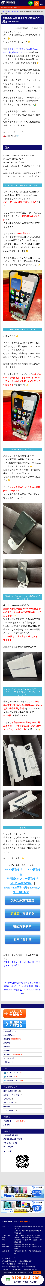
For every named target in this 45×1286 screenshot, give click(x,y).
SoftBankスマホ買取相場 (10, 1267)
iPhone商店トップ (7, 11)
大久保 (16, 1231)
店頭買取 (6, 1043)
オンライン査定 (8, 1058)
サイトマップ (8, 1147)
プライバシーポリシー (11, 1143)
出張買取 (6, 1050)
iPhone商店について (10, 1035)
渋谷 (19, 1226)
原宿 (20, 1233)
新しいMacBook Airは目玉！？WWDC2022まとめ (22, 989)
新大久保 (22, 1231)
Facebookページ (15, 1073)
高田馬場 (24, 1226)
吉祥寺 (30, 1226)
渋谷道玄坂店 (16, 1269)
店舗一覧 (5, 1269)
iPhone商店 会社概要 (10, 1135)
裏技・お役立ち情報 (10, 1091)
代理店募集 (7, 1121)
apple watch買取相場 (16, 887)
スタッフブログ (8, 1102)
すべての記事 (8, 1110)
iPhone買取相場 (13, 869)
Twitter (12, 1076)
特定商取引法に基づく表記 (12, 1139)
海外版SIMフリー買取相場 (22, 878)
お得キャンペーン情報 (11, 1095)
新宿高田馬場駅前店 (31, 1269)
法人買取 (6, 1054)
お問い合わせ (8, 1062)
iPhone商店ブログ (25, 1261)
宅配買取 (6, 1047)
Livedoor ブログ (15, 1080)
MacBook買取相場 (21, 883)
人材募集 (6, 1125)
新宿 (15, 1226)
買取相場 (6, 1039)
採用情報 (6, 1106)
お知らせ (16, 11)
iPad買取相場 (20, 1264)
